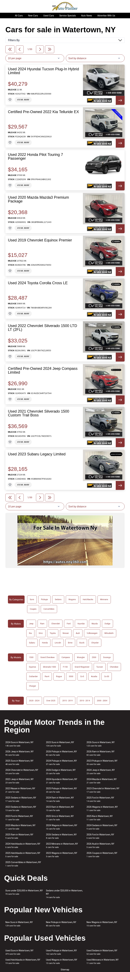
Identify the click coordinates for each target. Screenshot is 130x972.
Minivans (104, 599)
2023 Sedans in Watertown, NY (20, 809)
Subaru (32, 643)
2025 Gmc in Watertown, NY (60, 818)
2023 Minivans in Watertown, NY (62, 845)
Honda (45, 643)
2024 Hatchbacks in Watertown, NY (22, 845)
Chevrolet (55, 624)
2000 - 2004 (102, 701)
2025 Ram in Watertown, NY (19, 836)
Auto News (86, 15)
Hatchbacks (88, 599)
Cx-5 (82, 676)
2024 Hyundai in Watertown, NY (61, 781)
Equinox (32, 667)
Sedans (58, 599)
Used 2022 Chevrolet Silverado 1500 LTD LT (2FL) (42, 327)
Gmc (41, 633)
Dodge (107, 624)
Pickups (44, 599)
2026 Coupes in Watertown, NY (102, 855)
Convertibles (48, 609)
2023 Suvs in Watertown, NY (60, 744)
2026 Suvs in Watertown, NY (101, 744)
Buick (81, 643)
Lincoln (58, 643)
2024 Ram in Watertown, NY (60, 799)
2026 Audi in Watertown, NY (100, 845)
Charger (32, 686)
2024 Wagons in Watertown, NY (61, 827)
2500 (94, 657)
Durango (107, 657)
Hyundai (81, 624)
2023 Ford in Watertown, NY (19, 818)
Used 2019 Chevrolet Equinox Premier (40, 240)
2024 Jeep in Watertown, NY (101, 772)
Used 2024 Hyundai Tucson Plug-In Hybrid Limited (43, 71)
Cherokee (114, 667)
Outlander (33, 676)
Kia (30, 633)
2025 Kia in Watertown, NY (100, 818)
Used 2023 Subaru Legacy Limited (36, 454)
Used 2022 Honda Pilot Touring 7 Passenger (35, 156)
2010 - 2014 (85, 701)
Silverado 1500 (49, 667)
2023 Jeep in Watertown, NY (19, 781)
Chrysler (95, 643)
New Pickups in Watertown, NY (61, 924)
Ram (42, 624)
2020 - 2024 (34, 701)
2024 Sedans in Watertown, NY (102, 827)
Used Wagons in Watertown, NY (61, 961)
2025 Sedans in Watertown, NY (20, 799)
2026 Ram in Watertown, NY (100, 753)
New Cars (33, 15)
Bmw (70, 643)
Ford (69, 624)
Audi (78, 633)
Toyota (53, 633)
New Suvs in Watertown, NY (19, 924)
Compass (66, 657)
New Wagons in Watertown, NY (102, 924)
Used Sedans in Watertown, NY (102, 952)
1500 (31, 657)
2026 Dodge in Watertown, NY (61, 772)
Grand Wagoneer (82, 667)
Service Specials (67, 15)
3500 (71, 676)
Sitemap (65, 969)
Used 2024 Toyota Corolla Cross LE (38, 283)
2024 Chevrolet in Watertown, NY (21, 772)
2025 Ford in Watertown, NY (100, 799)
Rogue (59, 676)
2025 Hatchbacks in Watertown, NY (22, 855)
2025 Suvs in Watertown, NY (19, 762)
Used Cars (48, 15)
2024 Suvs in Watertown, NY (19, 744)
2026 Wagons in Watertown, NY (102, 809)
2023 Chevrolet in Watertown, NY (103, 790)
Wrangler (81, 657)
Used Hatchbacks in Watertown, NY (22, 961)
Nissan (66, 633)
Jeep (31, 624)
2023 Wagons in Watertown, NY (61, 855)
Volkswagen (92, 633)
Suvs (32, 599)
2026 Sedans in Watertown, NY (61, 836)
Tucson (99, 667)
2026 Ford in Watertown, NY (100, 836)
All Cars (19, 15)
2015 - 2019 (67, 701)
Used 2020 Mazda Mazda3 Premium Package (38, 199)
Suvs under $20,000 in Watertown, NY (24, 892)
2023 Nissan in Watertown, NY (20, 790)
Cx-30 (106, 676)
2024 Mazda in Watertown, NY (102, 781)
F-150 (65, 667)
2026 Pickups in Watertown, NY (61, 753)
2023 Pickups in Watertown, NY (102, 762)
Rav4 (47, 676)
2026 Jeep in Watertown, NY (19, 753)
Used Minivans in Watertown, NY (103, 961)
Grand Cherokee (47, 657)
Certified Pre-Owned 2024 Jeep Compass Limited (43, 370)
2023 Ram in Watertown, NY (60, 809)
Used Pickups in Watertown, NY (61, 952)
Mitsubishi (109, 633)
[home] (65, 6)
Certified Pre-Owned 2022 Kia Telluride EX (43, 112)
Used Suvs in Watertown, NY (19, 952)
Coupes (33, 609)
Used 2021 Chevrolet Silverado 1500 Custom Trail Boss (38, 413)
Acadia (94, 676)
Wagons (72, 599)
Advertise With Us (106, 15)
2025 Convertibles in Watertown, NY (23, 864)
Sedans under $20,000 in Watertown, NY (64, 894)
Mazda (95, 624)
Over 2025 (50, 701)
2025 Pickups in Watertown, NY (61, 790)
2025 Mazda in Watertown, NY (20, 827)
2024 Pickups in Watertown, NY (61, 762)
